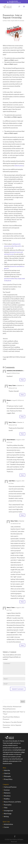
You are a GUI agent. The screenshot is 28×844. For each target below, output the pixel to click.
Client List (7, 773)
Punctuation (7, 805)
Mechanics (7, 793)
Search (22, 701)
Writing (6, 816)
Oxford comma (18, 165)
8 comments (21, 20)
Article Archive (8, 824)
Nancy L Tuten (11, 607)
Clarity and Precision (10, 787)
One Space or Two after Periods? (12, 722)
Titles (5, 807)
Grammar (7, 790)
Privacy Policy (8, 779)
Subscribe (7, 770)
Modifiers (7, 799)
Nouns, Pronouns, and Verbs (12, 802)
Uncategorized (8, 810)
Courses (6, 827)
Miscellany (7, 796)
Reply (22, 379)
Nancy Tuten (7, 20)
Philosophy (7, 776)
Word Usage (7, 813)
